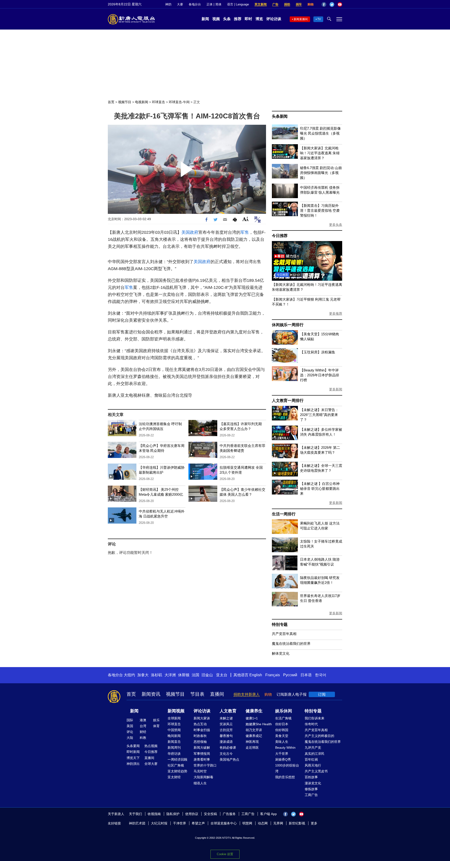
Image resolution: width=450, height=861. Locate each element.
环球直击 (158, 102)
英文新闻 (261, 4)
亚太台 (221, 675)
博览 (259, 19)
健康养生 (254, 711)
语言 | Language (238, 4)
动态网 (263, 823)
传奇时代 (311, 724)
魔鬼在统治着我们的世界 (291, 644)
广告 (275, 4)
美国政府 (189, 232)
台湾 (143, 726)
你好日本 (281, 724)
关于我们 (135, 814)
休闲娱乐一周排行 (287, 325)
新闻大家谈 (202, 718)
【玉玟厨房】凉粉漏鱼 (317, 352)
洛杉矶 (156, 675)
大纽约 (129, 675)
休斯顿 (183, 675)
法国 (195, 675)
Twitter (332, 4)
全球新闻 (174, 718)
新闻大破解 (202, 747)
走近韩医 (252, 747)
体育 (156, 726)
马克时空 (200, 771)
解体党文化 (280, 653)
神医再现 (252, 742)
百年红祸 (311, 759)
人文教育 (228, 711)
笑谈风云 (226, 724)
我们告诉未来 (314, 718)
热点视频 (151, 746)
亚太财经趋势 (177, 771)
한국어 (320, 675)
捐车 (299, 4)
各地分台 (195, 4)
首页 (111, 102)
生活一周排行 (284, 514)
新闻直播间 (301, 19)
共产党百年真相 (284, 634)
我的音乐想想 (285, 777)
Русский (290, 675)
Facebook (324, 4)
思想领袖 (200, 742)
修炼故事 (311, 789)
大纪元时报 (159, 823)
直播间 (217, 694)
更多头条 (335, 225)
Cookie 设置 (225, 854)
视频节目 (124, 102)
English (255, 675)
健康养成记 (254, 736)
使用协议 (191, 814)
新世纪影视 (297, 823)
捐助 (287, 4)
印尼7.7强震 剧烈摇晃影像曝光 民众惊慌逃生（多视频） (320, 133)
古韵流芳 (226, 730)
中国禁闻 (174, 730)
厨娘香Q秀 (283, 759)
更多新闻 (335, 389)
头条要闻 (133, 746)
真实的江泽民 (314, 753)
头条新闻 (280, 116)
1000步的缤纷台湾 (287, 768)
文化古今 (226, 753)
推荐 (237, 19)
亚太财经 (174, 777)
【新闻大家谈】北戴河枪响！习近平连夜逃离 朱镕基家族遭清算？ (320, 153)
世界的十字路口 (205, 765)
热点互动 (200, 724)
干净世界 (179, 823)
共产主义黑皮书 (316, 771)
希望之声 (198, 823)
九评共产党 (313, 747)
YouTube (340, 4)
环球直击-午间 (179, 102)
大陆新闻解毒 (203, 777)
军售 (244, 232)
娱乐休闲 (283, 711)
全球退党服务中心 (223, 823)
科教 (143, 738)
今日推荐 (280, 236)
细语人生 (200, 783)
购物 (311, 4)
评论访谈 (273, 19)
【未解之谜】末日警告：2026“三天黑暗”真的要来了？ (319, 415)
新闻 (205, 19)
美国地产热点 (229, 759)
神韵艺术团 (137, 823)
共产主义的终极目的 (319, 736)
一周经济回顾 (177, 759)
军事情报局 (202, 753)
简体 (218, 4)
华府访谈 (174, 753)
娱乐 (156, 720)
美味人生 (281, 742)
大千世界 (281, 753)
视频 (216, 19)
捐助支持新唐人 (246, 694)
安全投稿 (210, 814)
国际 (130, 720)
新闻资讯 (151, 694)
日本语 (306, 675)
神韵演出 (133, 764)
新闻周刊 (174, 747)
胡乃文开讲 (254, 730)
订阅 (322, 694)
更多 (314, 823)
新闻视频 (176, 711)
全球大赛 (151, 764)
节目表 (197, 694)
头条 (227, 19)
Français (272, 675)
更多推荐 (335, 313)
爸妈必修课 (228, 747)
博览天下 (133, 758)
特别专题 (280, 624)
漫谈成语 (226, 742)
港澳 (143, 720)
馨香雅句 (226, 736)
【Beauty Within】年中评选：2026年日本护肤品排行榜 (319, 375)
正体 (209, 4)
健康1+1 (252, 718)
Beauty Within (285, 747)
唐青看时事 (202, 759)
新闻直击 (174, 742)
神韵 (168, 4)
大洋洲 (170, 675)
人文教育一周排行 (287, 400)
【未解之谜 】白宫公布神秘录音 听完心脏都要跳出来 (320, 488)
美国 (130, 726)
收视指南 (154, 814)
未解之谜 (226, 718)
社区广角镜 (176, 765)
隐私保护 (173, 814)
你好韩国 (281, 730)
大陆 (130, 738)
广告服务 (229, 814)
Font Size (245, 219)
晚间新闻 (174, 736)
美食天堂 (281, 736)
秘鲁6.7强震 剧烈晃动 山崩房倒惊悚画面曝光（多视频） (321, 173)
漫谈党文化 (313, 783)
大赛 (180, 4)
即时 (248, 19)
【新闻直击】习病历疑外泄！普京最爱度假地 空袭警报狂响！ (320, 210)
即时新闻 (133, 752)
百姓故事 (311, 777)
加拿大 (143, 675)
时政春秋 (200, 736)
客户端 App (268, 814)
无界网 (278, 823)
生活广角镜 (283, 718)
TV (319, 19)
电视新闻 (141, 102)
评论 (130, 732)
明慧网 (247, 823)
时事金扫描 (202, 730)
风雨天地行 (313, 765)
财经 (143, 732)
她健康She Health (259, 724)
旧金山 (207, 675)
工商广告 (311, 795)
